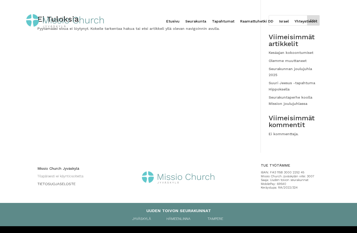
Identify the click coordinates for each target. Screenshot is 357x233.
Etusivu (173, 21)
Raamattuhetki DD (256, 21)
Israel (284, 21)
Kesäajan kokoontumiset (291, 52)
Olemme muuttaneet (288, 61)
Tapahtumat (223, 21)
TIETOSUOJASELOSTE (56, 184)
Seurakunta (195, 21)
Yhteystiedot (306, 21)
